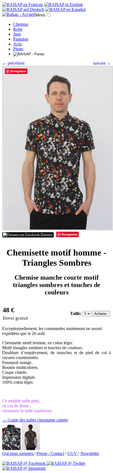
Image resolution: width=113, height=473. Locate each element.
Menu (40, 15)
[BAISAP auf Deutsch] (23, 9)
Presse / (43, 453)
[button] (49, 14)
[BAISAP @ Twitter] (66, 463)
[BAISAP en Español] (65, 9)
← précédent (13, 63)
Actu (17, 44)
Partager (46, 234)
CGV (72, 453)
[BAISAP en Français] (22, 4)
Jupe (17, 34)
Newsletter (89, 453)
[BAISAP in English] (63, 4)
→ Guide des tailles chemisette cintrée (35, 420)
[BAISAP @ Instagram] (24, 468)
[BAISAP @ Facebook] (24, 463)
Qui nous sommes (18, 453)
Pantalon (20, 39)
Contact (57, 453)
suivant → (102, 63)
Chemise (20, 24)
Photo (18, 49)
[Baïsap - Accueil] (18, 14)
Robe (17, 29)
